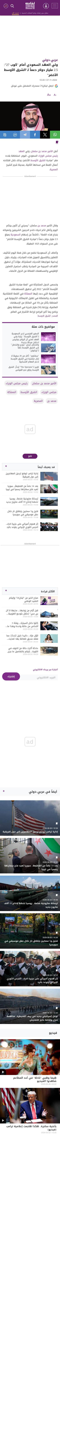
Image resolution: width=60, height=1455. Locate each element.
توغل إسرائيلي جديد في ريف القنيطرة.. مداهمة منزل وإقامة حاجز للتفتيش (32, 1018)
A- (55, 95)
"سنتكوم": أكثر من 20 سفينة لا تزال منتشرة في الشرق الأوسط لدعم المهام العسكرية (25, 359)
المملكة (28, 293)
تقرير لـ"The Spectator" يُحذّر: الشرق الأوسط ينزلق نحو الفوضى (23, 369)
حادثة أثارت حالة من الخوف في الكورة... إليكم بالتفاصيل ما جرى (23, 650)
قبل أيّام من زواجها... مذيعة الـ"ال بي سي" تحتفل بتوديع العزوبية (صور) (22, 612)
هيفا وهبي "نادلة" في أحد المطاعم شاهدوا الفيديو (34, 1079)
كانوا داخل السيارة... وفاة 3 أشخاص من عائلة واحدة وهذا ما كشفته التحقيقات (22, 624)
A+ (49, 95)
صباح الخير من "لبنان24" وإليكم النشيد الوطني (23, 599)
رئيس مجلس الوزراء (48, 156)
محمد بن (42, 225)
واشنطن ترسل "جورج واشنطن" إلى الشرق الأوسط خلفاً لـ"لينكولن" (25, 347)
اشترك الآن (15, 13)
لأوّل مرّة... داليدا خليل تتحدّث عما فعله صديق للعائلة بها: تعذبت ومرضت (22, 637)
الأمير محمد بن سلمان (42, 151)
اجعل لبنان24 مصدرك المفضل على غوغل (32, 86)
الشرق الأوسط (38, 160)
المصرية (54, 169)
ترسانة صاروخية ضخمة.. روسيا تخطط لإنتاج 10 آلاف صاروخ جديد (22, 500)
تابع (30, 456)
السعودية (16, 234)
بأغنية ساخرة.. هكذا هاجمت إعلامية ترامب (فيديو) (31, 1128)
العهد (21, 151)
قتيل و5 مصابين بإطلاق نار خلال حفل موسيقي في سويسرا (22, 513)
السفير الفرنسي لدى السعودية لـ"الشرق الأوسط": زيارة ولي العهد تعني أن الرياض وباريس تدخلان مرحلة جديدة (25, 338)
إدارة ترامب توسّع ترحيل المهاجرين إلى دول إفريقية (22, 475)
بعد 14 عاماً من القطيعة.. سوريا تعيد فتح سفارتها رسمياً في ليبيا (22, 487)
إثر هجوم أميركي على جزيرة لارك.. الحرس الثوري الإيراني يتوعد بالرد (22, 525)
